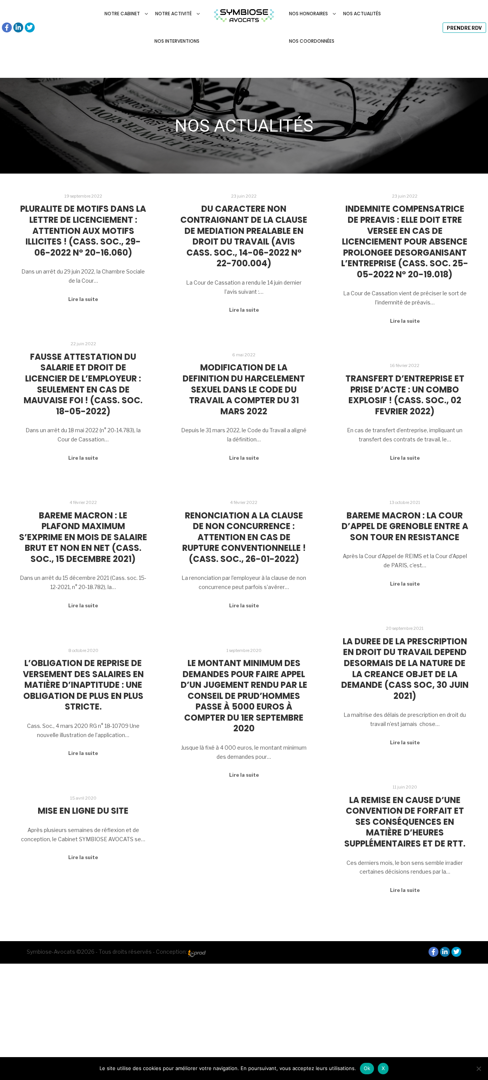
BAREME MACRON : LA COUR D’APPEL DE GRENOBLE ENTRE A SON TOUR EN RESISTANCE (405, 526)
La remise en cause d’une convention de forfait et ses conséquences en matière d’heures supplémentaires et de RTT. (405, 822)
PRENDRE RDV (464, 28)
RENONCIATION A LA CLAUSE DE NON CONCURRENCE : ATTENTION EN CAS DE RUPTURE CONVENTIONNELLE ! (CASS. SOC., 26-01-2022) (244, 537)
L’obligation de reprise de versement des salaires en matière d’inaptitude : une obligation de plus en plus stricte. (83, 685)
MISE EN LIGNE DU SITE (83, 811)
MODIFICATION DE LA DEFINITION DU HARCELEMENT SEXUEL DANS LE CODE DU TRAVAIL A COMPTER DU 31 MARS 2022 (244, 389)
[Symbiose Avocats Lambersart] (244, 13)
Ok (367, 1068)
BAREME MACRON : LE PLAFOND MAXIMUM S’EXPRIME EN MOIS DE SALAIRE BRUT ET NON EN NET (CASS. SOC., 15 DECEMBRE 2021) (83, 537)
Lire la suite (83, 299)
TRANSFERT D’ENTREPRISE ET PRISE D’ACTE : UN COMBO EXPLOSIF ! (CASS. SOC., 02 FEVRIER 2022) (404, 395)
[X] (478, 1068)
